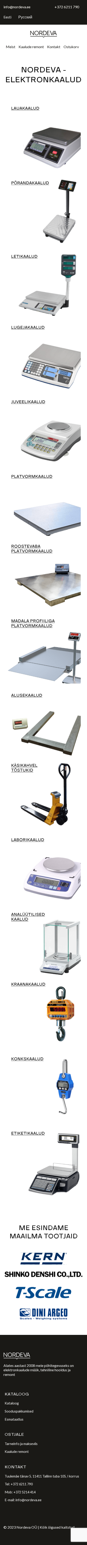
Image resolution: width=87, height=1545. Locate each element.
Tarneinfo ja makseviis (21, 1444)
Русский (25, 17)
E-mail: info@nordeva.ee (23, 1500)
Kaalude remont (31, 46)
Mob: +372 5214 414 (20, 1492)
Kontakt (53, 46)
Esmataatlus (14, 1419)
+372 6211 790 (67, 7)
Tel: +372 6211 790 (19, 1484)
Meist (10, 46)
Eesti (7, 17)
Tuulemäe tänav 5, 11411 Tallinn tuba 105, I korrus (42, 1476)
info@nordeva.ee (16, 7)
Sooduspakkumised (19, 1411)
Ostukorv (71, 46)
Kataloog (12, 1403)
